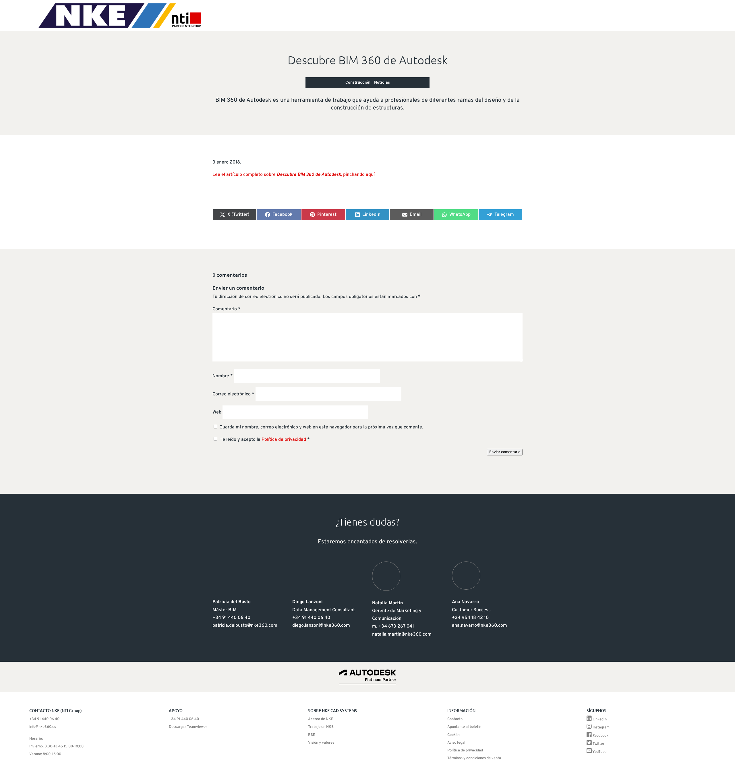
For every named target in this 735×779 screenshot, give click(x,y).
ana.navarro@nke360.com (479, 625)
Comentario (226, 309)
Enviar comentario (504, 452)
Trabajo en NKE (321, 727)
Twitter (598, 744)
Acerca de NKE (320, 719)
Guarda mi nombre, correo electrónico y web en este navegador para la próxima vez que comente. (321, 427)
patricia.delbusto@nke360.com (244, 625)
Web (216, 412)
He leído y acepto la (264, 440)
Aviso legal (456, 742)
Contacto (455, 719)
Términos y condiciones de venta (474, 758)
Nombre (222, 376)
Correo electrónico (233, 394)
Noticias (382, 82)
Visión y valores (321, 742)
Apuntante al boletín (464, 727)
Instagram (601, 727)
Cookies (453, 735)
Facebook (600, 736)
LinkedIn (600, 719)
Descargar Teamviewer (188, 727)
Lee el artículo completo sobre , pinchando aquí (293, 175)
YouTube (599, 752)
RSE (311, 735)
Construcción (357, 82)
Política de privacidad (284, 440)
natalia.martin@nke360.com (402, 634)
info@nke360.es (42, 727)
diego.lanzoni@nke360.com (321, 625)
